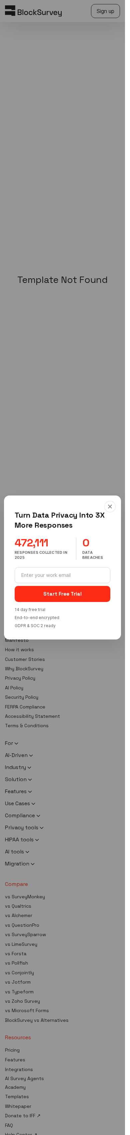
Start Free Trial (62, 594)
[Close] (110, 506)
